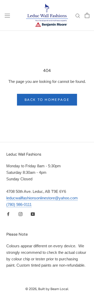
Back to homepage (47, 100)
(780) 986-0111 (19, 204)
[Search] (77, 15)
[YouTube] (33, 214)
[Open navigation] (7, 15)
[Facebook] (8, 214)
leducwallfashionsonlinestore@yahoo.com (42, 198)
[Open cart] (87, 15)
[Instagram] (20, 214)
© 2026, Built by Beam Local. (47, 289)
